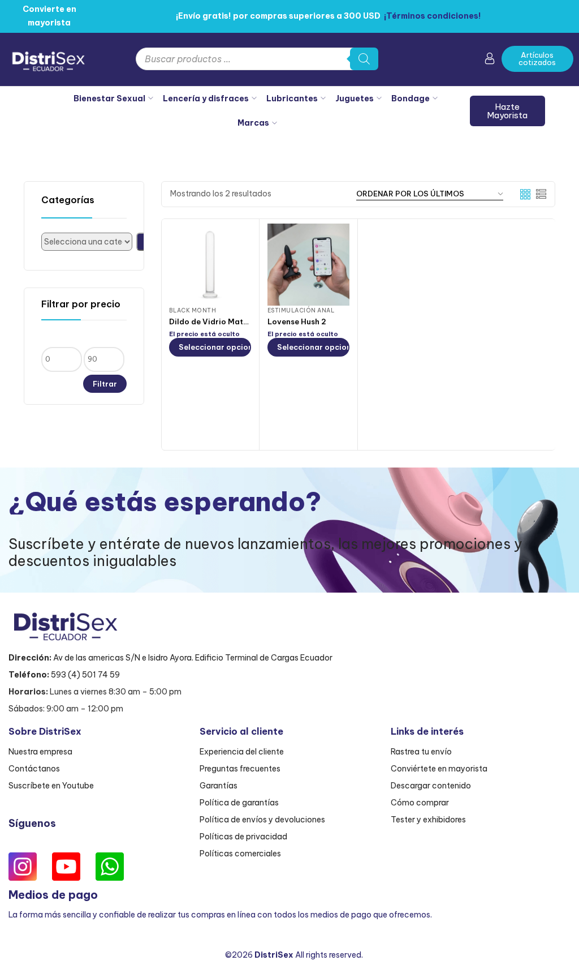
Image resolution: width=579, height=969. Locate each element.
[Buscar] (364, 59)
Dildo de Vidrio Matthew (215, 321)
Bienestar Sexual (109, 98)
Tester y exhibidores (428, 819)
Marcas (253, 123)
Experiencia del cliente (242, 752)
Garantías (218, 786)
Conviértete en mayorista (439, 769)
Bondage (410, 98)
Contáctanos (34, 769)
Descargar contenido (431, 786)
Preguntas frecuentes (240, 769)
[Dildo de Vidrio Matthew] (210, 265)
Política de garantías (239, 803)
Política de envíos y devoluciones (262, 819)
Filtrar (105, 383)
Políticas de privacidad (243, 836)
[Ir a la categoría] (141, 242)
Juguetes (354, 98)
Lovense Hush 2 (296, 321)
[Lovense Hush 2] (308, 265)
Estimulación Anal (301, 310)
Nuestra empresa (40, 752)
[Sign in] (489, 60)
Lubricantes (292, 98)
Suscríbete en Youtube (51, 786)
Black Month (193, 310)
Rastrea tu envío (421, 752)
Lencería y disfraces (206, 98)
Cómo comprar (420, 803)
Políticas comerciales (240, 853)
